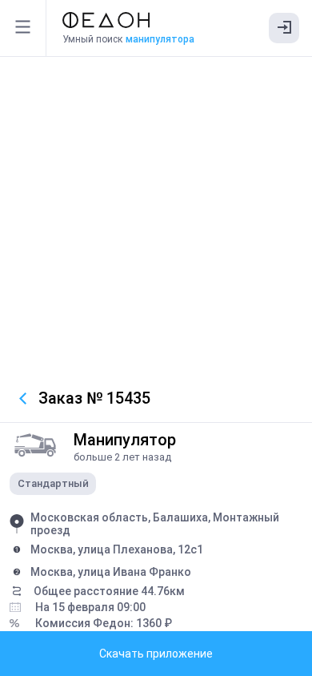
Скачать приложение (156, 653)
